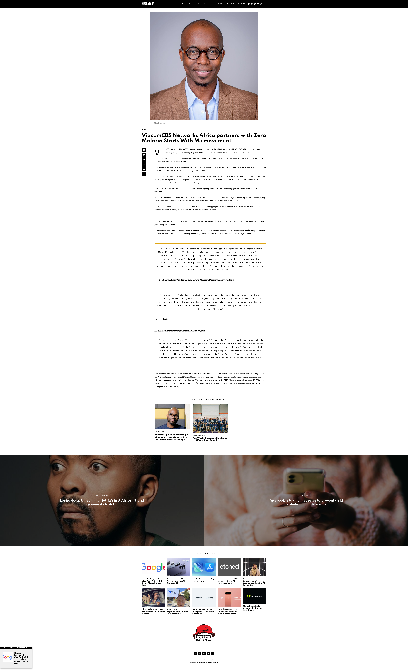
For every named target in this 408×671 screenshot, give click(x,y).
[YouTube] (257, 4)
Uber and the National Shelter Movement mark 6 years (153, 612)
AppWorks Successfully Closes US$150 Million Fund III (210, 439)
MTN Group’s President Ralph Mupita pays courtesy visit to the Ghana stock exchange (171, 437)
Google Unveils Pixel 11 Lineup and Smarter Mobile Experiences (228, 612)
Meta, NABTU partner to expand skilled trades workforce (203, 612)
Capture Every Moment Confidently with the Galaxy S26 (178, 581)
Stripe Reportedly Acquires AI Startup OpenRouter (252, 608)
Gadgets (207, 4)
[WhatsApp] (261, 4)
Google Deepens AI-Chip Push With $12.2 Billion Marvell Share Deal (21, 658)
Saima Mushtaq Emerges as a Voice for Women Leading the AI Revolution (254, 582)
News (189, 4)
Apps (197, 4)
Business (218, 4)
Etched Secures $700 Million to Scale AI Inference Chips (228, 581)
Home (182, 4)
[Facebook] (248, 4)
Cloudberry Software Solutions (208, 662)
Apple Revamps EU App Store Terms (203, 580)
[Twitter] (251, 4)
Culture (229, 4)
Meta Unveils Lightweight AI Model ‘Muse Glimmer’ (177, 612)
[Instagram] (255, 4)
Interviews (241, 4)
